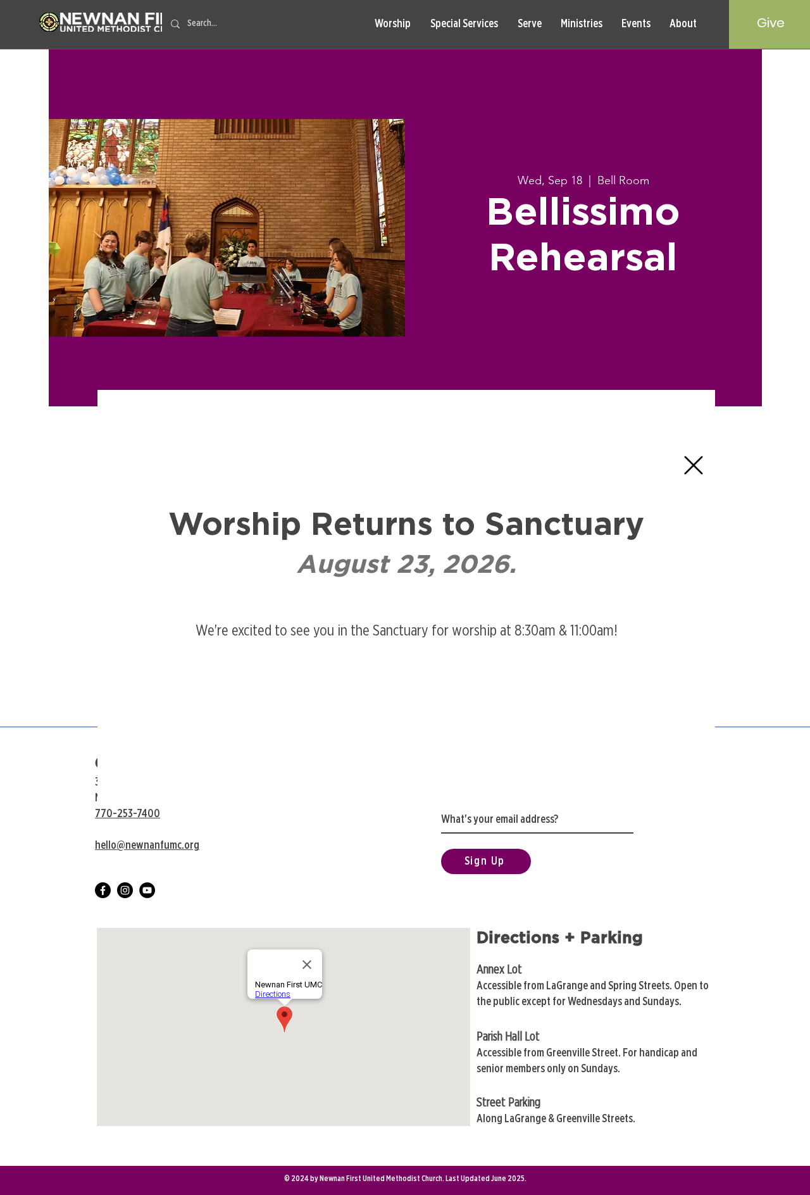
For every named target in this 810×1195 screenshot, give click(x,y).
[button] (693, 465)
